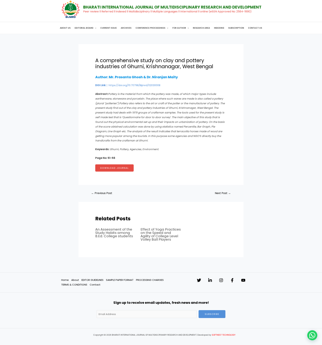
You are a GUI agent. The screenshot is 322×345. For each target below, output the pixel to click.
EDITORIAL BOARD (84, 27)
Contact (95, 284)
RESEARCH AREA (201, 27)
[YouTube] (243, 280)
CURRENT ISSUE (108, 27)
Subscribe (212, 314)
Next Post (223, 193)
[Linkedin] (210, 280)
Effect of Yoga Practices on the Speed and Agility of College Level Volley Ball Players (161, 234)
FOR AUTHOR (179, 27)
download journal (114, 168)
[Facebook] (232, 280)
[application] (94, 28)
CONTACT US (255, 27)
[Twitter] (199, 280)
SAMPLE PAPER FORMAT (119, 280)
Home (65, 280)
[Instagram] (221, 280)
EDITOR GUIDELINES (92, 280)
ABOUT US (65, 27)
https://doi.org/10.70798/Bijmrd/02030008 (134, 85)
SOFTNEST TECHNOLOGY (223, 334)
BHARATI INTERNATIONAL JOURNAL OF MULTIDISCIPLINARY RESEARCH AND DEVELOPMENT (172, 7)
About (75, 280)
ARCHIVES (126, 27)
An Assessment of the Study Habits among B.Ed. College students (114, 232)
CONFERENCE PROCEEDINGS (150, 27)
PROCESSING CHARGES (150, 280)
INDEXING (219, 27)
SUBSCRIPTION (236, 27)
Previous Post (101, 193)
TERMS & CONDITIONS (74, 284)
